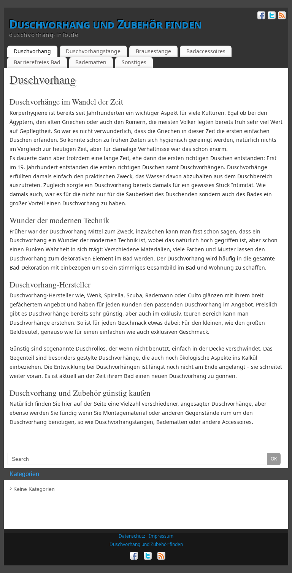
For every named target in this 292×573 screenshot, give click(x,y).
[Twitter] (271, 16)
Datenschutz (132, 536)
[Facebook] (261, 16)
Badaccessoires (205, 51)
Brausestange (153, 51)
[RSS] (281, 16)
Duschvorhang (32, 51)
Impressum (161, 536)
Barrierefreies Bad (37, 62)
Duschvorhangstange (93, 51)
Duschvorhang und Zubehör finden (105, 24)
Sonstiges (134, 62)
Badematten (90, 62)
